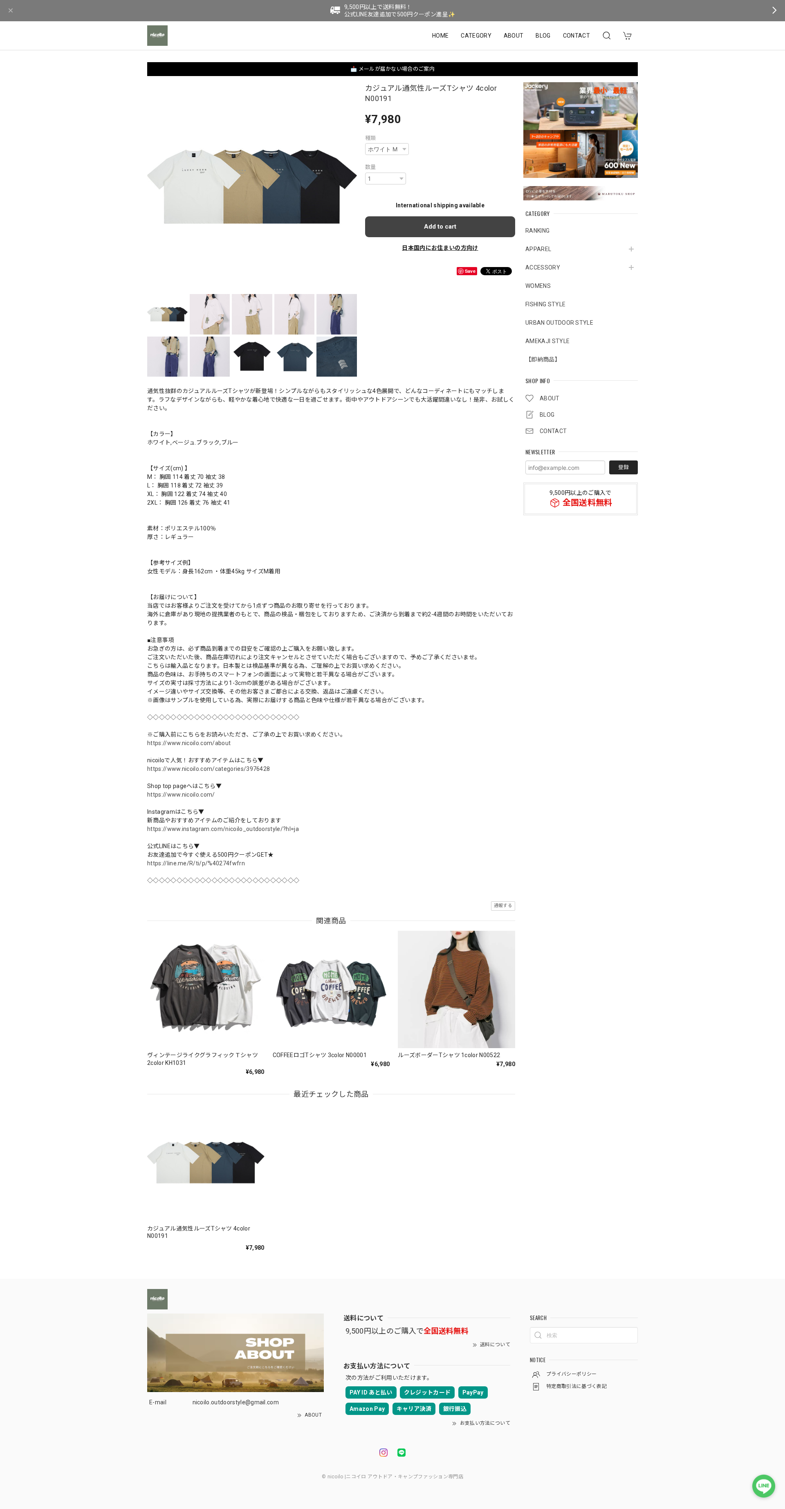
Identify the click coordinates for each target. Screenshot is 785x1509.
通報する (503, 905)
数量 (370, 167)
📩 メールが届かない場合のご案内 (392, 69)
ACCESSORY (542, 267)
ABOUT (514, 35)
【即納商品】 (543, 359)
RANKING (537, 230)
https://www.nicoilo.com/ (181, 794)
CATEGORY (476, 35)
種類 (370, 138)
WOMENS (538, 286)
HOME (440, 35)
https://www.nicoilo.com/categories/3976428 (208, 769)
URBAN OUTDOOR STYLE (559, 322)
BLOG (543, 35)
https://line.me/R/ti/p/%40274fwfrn (196, 863)
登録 (623, 467)
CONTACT (576, 35)
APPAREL (538, 249)
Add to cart (440, 226)
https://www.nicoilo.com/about (189, 743)
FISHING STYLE (545, 304)
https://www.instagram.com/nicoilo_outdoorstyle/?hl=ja (223, 829)
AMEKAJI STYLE (547, 341)
